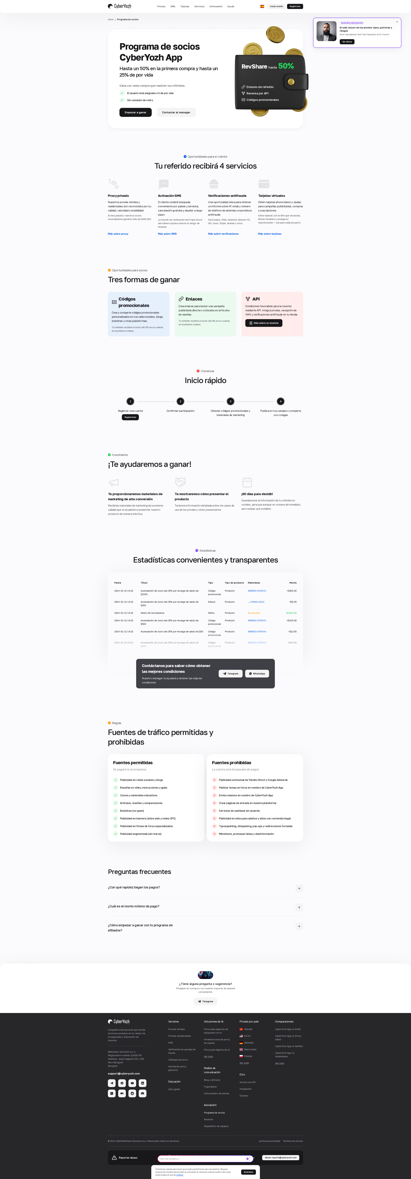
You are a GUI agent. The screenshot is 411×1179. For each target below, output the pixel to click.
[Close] (397, 21)
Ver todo (244, 1062)
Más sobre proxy (118, 233)
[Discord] (142, 1093)
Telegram (232, 673)
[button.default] (248, 1158)
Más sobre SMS (167, 233)
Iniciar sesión (276, 6)
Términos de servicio (293, 1141)
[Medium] (122, 1093)
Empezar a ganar (135, 112)
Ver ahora (347, 41)
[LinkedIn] (142, 1083)
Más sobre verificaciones (223, 233)
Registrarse (130, 417)
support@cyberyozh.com (124, 1073)
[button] (161, 6)
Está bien (248, 1172)
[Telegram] (112, 1083)
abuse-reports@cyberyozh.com (281, 1157)
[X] (112, 1093)
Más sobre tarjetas (269, 233)
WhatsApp (259, 673)
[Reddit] (132, 1093)
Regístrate (295, 6)
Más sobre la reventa (266, 323)
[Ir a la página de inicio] (119, 6)
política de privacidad (269, 1141)
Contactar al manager (176, 112)
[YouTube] (132, 1083)
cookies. (179, 1175)
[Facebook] (122, 1083)
